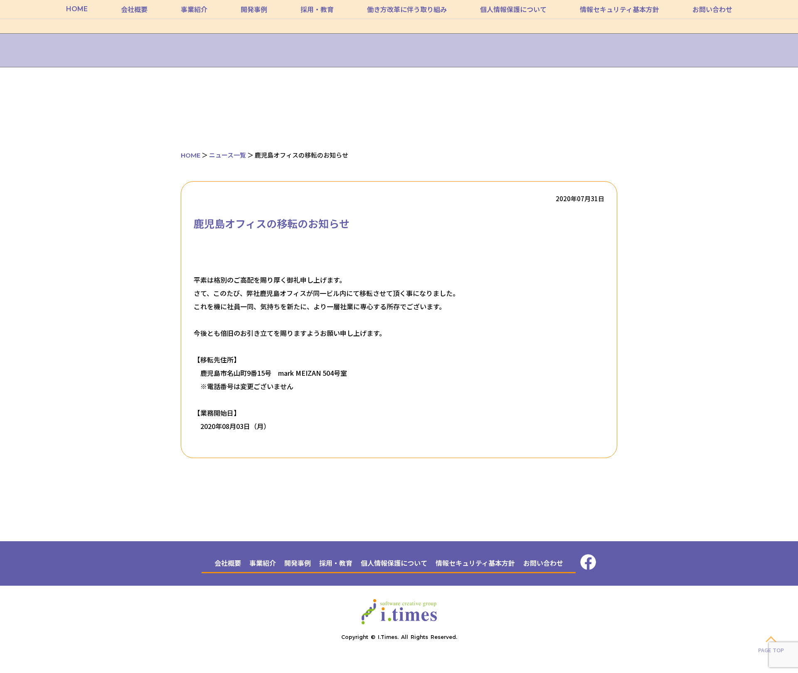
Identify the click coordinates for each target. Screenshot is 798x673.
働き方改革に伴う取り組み (407, 9)
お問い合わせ (712, 9)
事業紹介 (194, 9)
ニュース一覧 (227, 154)
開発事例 (254, 9)
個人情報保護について (513, 9)
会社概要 (134, 9)
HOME (77, 9)
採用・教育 (317, 9)
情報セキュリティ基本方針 (619, 9)
